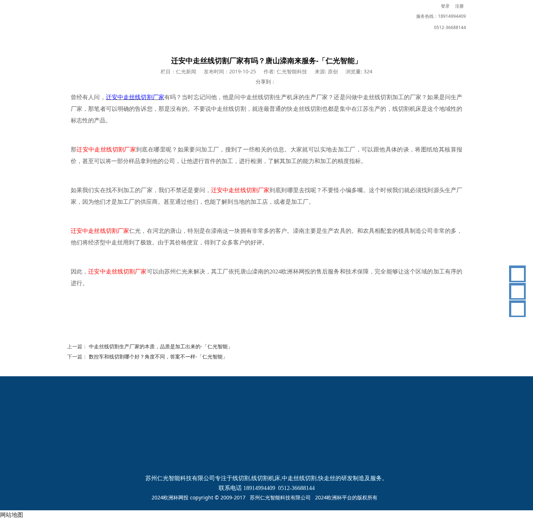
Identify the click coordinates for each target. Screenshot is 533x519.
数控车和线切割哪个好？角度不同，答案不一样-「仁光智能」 (158, 356)
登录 (445, 6)
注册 (459, 6)
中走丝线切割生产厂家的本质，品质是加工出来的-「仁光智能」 (161, 346)
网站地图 (11, 515)
